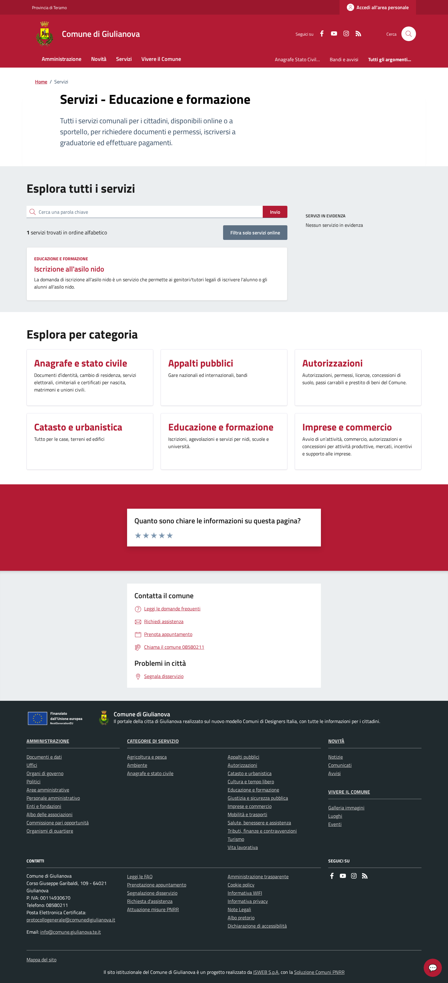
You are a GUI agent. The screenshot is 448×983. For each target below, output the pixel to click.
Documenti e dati (44, 756)
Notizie (335, 756)
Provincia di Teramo (49, 7)
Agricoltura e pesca (147, 756)
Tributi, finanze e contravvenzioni (262, 830)
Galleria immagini (346, 807)
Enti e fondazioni (44, 806)
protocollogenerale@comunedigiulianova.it (71, 919)
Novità (336, 741)
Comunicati (340, 765)
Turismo (236, 839)
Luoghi (335, 816)
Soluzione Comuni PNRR (319, 972)
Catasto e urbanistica (250, 773)
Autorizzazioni (242, 765)
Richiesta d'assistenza (149, 901)
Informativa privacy (248, 901)
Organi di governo (45, 773)
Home (41, 81)
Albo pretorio (241, 917)
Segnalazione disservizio (152, 893)
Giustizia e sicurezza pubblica (258, 798)
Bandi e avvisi (344, 59)
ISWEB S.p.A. (266, 972)
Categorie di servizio (153, 741)
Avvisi (334, 773)
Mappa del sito (41, 959)
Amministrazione (48, 741)
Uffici (32, 765)
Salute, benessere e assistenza (259, 822)
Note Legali (239, 909)
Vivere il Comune (349, 791)
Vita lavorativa (243, 847)
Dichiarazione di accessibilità (257, 925)
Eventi (335, 824)
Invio (275, 212)
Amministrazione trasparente (258, 876)
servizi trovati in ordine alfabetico (67, 232)
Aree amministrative (48, 789)
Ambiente (137, 765)
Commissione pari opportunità (58, 822)
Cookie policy (241, 884)
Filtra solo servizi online (255, 232)
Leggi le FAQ (140, 876)
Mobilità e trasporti (247, 814)
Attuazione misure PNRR (153, 909)
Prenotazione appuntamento (156, 884)
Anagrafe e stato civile (150, 773)
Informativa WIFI (245, 893)
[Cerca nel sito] (408, 33)
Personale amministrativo (53, 798)
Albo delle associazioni (50, 814)
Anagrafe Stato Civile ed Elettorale (300, 59)
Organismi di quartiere (50, 830)
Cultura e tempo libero (251, 781)
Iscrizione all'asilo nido (69, 268)
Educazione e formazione (61, 258)
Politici (34, 781)
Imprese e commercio (250, 806)
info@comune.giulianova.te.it (70, 932)
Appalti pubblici (243, 756)
